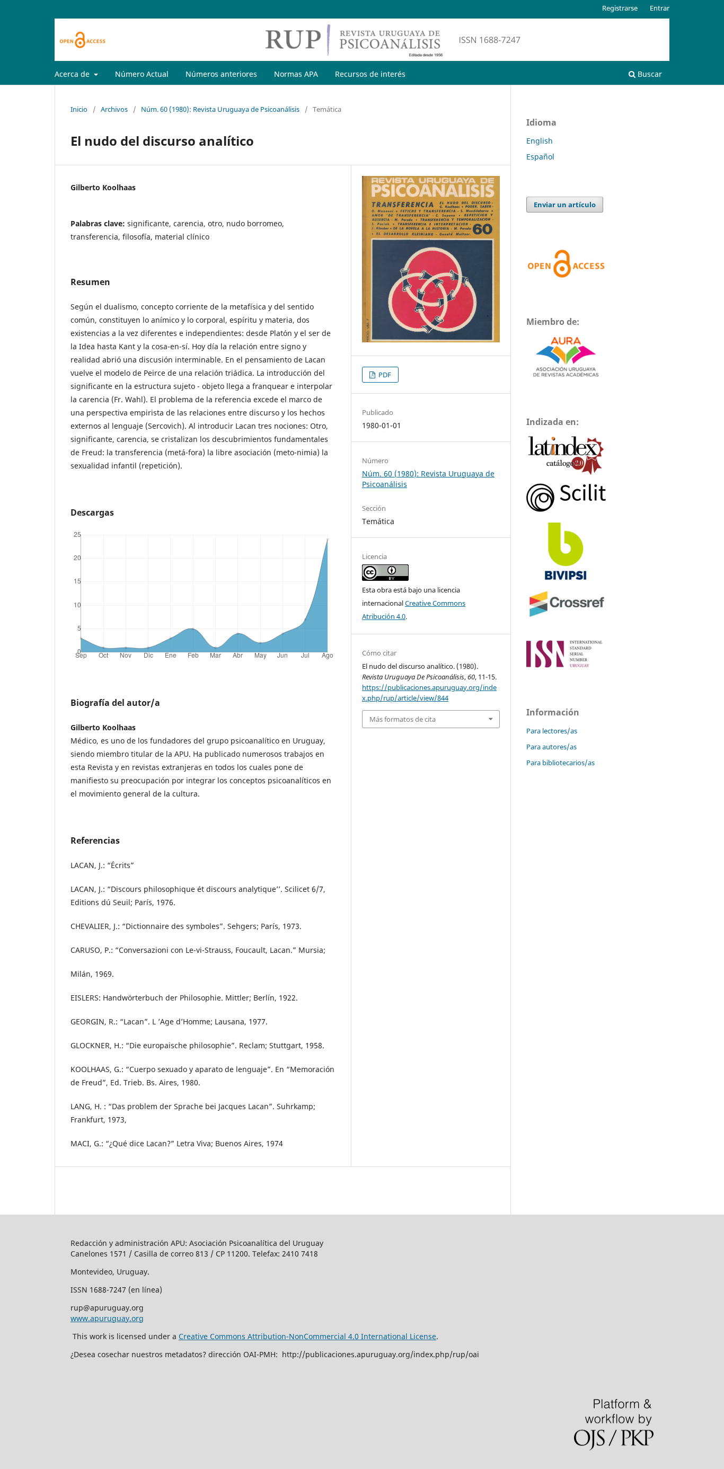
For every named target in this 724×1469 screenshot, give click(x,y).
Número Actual (142, 74)
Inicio (78, 109)
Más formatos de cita (402, 719)
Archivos (114, 109)
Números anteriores (221, 74)
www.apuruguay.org (107, 1318)
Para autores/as (551, 746)
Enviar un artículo (565, 204)
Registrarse (620, 8)
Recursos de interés (370, 74)
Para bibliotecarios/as (560, 762)
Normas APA (296, 74)
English (539, 141)
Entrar (659, 8)
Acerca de (73, 74)
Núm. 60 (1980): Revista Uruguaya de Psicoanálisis (220, 109)
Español (540, 157)
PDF (384, 374)
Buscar (648, 74)
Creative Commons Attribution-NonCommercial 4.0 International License (307, 1336)
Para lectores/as (551, 731)
